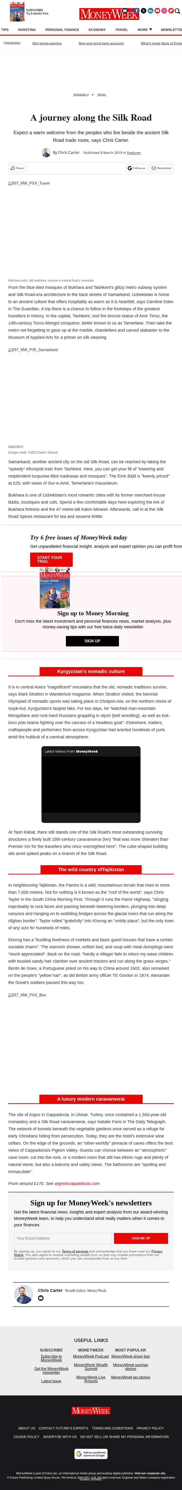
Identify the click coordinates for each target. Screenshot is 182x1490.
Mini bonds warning (47, 43)
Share (20, 168)
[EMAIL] (42, 1298)
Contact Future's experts (63, 1428)
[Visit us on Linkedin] (150, 11)
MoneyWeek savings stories (130, 1367)
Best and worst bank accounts (101, 43)
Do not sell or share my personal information (124, 1437)
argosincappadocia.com (77, 1183)
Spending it (81, 94)
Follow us (139, 168)
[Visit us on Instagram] (164, 11)
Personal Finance (62, 30)
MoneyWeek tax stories (130, 1377)
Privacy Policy (150, 1428)
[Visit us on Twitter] (143, 11)
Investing (27, 30)
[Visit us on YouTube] (157, 11)
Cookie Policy (26, 1437)
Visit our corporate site (150, 1473)
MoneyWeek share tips (130, 1356)
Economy (97, 30)
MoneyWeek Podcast (91, 1356)
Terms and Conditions (112, 1428)
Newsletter (164, 168)
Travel (121, 30)
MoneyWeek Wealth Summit (91, 1367)
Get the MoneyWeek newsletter (51, 1371)
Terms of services (75, 1251)
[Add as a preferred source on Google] (91, 1454)
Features (134, 152)
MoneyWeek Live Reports (90, 1379)
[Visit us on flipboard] (171, 11)
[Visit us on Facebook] (137, 11)
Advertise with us (60, 1437)
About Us (26, 1428)
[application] (91, 785)
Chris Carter (69, 152)
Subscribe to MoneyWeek (51, 1358)
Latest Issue (51, 1381)
